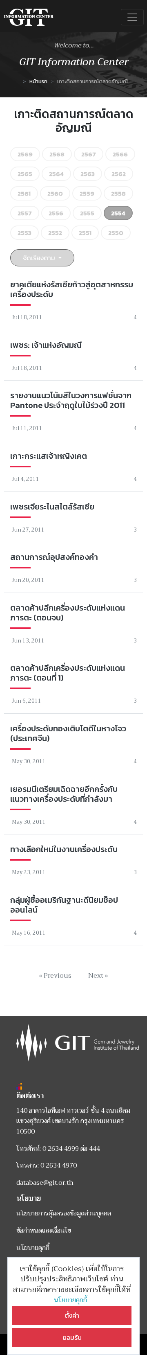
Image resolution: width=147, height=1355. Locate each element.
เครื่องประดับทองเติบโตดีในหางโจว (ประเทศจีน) (68, 733)
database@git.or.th (45, 1182)
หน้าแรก (38, 81)
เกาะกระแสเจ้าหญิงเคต (48, 456)
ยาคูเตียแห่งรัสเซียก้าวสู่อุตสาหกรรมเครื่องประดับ (71, 289)
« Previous (55, 975)
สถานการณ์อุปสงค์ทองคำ (54, 557)
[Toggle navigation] (132, 17)
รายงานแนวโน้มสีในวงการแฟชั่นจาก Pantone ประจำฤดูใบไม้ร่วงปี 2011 (70, 400)
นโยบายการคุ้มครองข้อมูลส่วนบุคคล (63, 1213)
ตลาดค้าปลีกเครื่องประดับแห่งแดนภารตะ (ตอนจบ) (67, 613)
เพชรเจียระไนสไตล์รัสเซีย (52, 507)
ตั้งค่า (72, 1315)
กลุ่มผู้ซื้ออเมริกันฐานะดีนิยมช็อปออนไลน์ (64, 905)
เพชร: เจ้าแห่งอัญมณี (46, 345)
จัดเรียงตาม (40, 258)
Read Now (73, 301)
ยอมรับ (72, 1337)
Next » (98, 975)
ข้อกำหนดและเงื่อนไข (43, 1230)
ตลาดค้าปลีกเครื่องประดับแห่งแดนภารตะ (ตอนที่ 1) (67, 673)
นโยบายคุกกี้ (72, 1300)
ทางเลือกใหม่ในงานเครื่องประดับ (64, 849)
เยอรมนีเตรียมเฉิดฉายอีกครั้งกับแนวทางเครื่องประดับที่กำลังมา (64, 794)
